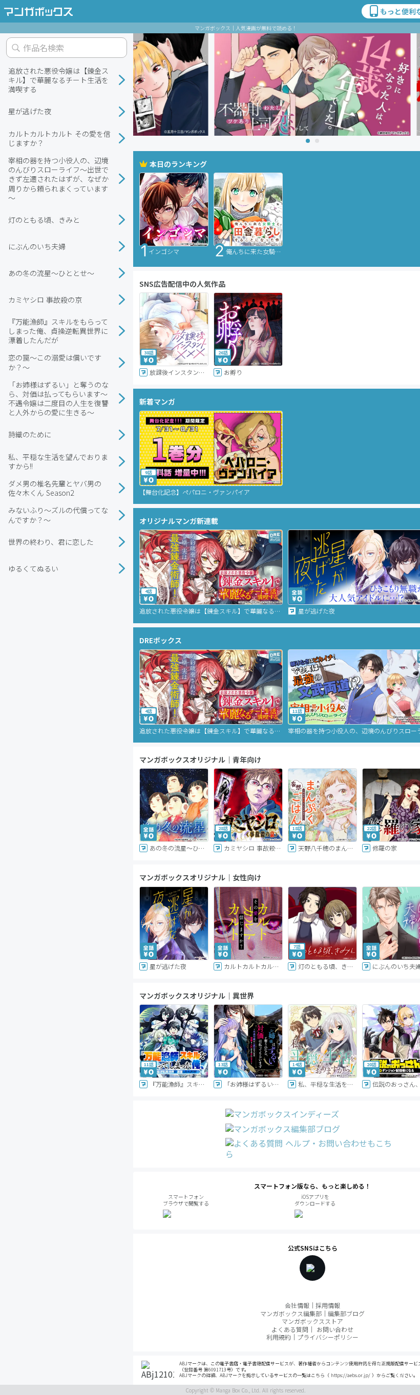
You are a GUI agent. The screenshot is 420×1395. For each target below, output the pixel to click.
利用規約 (278, 1337)
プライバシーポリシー (328, 1337)
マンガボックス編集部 (291, 1313)
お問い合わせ (335, 1329)
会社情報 (297, 1305)
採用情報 (328, 1305)
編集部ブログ (346, 1313)
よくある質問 (289, 1329)
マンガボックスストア (312, 1321)
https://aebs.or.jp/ (350, 1375)
